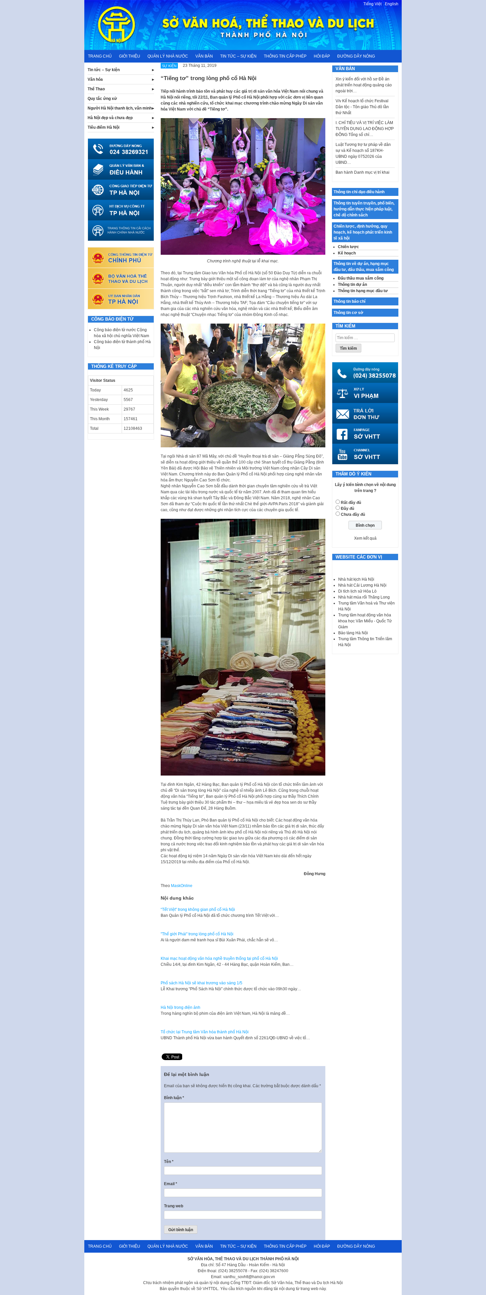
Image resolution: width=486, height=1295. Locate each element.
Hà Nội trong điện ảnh (180, 1007)
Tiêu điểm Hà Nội (103, 127)
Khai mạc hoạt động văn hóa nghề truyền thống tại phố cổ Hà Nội (219, 958)
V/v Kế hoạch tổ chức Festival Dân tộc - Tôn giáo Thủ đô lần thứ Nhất (362, 91)
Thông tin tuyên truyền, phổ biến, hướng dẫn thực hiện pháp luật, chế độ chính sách (364, 209)
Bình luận (174, 1097)
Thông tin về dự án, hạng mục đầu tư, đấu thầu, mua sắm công (364, 266)
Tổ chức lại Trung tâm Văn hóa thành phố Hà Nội (205, 1032)
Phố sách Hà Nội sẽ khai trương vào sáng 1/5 (201, 983)
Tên (169, 1161)
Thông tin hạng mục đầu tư (363, 291)
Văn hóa (95, 79)
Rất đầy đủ (351, 502)
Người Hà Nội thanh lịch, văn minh (120, 108)
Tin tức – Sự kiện (238, 56)
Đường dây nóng (356, 56)
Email (170, 1184)
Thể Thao (96, 89)
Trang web (173, 1206)
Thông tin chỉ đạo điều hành (359, 192)
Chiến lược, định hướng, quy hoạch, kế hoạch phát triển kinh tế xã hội (363, 232)
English (391, 4)
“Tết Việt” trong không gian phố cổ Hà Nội (198, 909)
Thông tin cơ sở (348, 312)
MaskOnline (181, 885)
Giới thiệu (129, 56)
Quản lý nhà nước (167, 56)
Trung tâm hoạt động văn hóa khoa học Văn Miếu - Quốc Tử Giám (365, 621)
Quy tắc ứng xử (102, 98)
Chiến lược (348, 247)
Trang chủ (100, 56)
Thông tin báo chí (349, 301)
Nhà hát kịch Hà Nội (356, 579)
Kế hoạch (347, 253)
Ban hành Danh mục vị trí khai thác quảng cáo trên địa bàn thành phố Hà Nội (362, 163)
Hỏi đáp (322, 56)
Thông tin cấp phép (285, 56)
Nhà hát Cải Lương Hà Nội (362, 585)
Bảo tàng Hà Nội (353, 633)
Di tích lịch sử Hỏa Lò (357, 591)
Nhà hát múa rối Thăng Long (364, 597)
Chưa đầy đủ (353, 514)
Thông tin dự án (352, 284)
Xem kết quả (365, 538)
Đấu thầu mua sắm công (361, 278)
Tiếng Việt (372, 4)
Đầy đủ (347, 508)
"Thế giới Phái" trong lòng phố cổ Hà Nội (197, 934)
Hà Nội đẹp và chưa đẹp (110, 117)
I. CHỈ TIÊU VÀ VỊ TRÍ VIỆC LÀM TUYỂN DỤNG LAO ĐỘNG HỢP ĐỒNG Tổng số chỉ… (365, 113)
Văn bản (204, 56)
